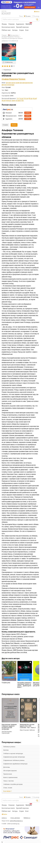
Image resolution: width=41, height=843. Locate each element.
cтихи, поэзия (7, 787)
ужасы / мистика (8, 781)
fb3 (22, 100)
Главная (4, 35)
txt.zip (21, 98)
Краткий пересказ (22, 27)
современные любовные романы (13, 760)
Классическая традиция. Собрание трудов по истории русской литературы (9, 727)
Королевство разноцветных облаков (12, 38)
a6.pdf (4, 100)
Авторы (15, 30)
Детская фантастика (26, 82)
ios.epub (18, 100)
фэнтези (5, 750)
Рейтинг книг (6, 30)
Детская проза (10, 82)
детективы (6, 767)
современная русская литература (14, 757)
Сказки (17, 82)
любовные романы (9, 746)
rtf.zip (30, 98)
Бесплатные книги (8, 27)
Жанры (4, 24)
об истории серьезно (10, 770)
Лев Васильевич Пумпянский (7, 732)
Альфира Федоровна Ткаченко (10, 36)
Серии (21, 30)
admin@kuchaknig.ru (16, 821)
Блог (27, 30)
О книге (5, 125)
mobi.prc (8, 100)
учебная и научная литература (13, 753)
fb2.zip (26, 98)
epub (13, 100)
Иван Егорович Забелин (27, 730)
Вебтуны (29, 24)
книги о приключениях (10, 777)
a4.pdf (35, 98)
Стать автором (15, 818)
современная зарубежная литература (15, 764)
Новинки (11, 24)
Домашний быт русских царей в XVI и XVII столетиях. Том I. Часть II (28, 726)
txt (18, 98)
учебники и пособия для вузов (12, 784)
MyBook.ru (27, 818)
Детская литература (8, 84)
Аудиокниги (20, 24)
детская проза (14, 35)
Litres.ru (4, 818)
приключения (7, 774)
